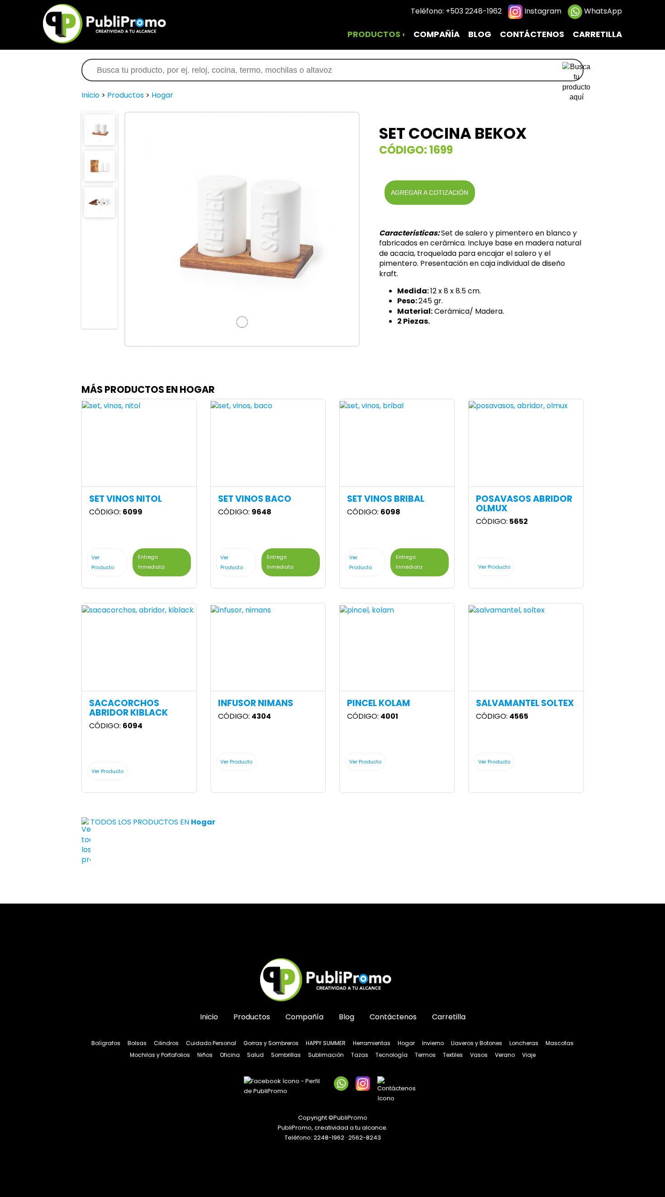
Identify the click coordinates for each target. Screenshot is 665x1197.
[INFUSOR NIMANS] (241, 610)
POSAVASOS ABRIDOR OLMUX (524, 503)
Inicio (90, 95)
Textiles (453, 1055)
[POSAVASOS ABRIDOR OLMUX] (518, 406)
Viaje (529, 1055)
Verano (505, 1055)
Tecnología (391, 1055)
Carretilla (597, 34)
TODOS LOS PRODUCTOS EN (152, 822)
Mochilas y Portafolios (160, 1055)
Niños (205, 1055)
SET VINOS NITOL (125, 499)
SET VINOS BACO (254, 499)
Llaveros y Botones (476, 1043)
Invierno (433, 1043)
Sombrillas (286, 1055)
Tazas (359, 1055)
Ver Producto (102, 562)
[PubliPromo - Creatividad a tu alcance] (332, 980)
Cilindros (166, 1043)
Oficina (230, 1055)
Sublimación (326, 1055)
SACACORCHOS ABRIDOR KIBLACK (128, 708)
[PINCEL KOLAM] (367, 610)
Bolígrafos (105, 1043)
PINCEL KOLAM (378, 703)
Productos (125, 95)
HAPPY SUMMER (326, 1043)
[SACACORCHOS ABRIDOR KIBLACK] (138, 610)
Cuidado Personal (211, 1043)
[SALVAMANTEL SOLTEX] (507, 610)
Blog (479, 34)
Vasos (479, 1055)
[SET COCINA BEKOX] (99, 129)
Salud (255, 1055)
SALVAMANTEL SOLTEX (525, 703)
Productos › (376, 34)
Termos (425, 1055)
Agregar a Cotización (429, 192)
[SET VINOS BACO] (241, 406)
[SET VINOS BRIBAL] (372, 406)
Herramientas (371, 1043)
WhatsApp (602, 11)
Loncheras (523, 1043)
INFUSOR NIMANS (255, 703)
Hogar (162, 95)
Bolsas (137, 1043)
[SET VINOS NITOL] (111, 406)
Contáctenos (532, 34)
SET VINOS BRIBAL (385, 499)
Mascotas (560, 1043)
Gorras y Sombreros (271, 1043)
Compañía (436, 34)
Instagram (541, 11)
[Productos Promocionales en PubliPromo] (111, 23)
